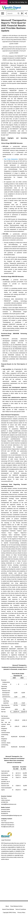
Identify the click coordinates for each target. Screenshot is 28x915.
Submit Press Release (8, 909)
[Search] (18, 13)
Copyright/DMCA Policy (9, 912)
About (7, 906)
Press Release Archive (16, 906)
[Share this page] (26, 13)
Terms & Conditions (20, 909)
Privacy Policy (21, 912)
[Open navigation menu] (2, 13)
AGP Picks (4, 2)
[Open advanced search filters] (22, 13)
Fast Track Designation (11, 159)
